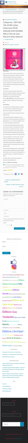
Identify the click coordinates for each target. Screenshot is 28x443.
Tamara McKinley (18, 345)
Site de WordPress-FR (6, 391)
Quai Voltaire (8, 277)
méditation (4, 287)
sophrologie (16, 297)
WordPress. (20, 438)
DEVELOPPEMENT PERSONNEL (11, 9)
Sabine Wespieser (5, 274)
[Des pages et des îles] (2, 2)
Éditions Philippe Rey (13, 280)
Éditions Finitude (13, 274)
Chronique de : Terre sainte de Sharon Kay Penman (12, 354)
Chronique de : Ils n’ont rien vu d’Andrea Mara (11, 352)
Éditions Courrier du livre (13, 321)
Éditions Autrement (13, 324)
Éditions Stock (9, 297)
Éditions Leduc (7, 345)
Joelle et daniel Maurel (6, 363)
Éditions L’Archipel (12, 331)
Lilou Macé (16, 44)
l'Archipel (17, 327)
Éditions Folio (11, 308)
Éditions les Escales (11, 342)
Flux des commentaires (7, 388)
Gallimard (23, 342)
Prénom (4, 241)
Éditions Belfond (10, 335)
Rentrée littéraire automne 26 (8, 356)
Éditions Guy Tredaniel (9, 44)
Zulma (13, 345)
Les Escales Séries (11, 327)
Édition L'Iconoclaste (13, 294)
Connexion (4, 384)
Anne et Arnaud (13, 338)
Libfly (21, 338)
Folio (20, 284)
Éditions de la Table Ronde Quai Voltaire (16, 287)
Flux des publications (6, 386)
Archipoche (19, 308)
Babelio (5, 324)
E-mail (4, 246)
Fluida (16, 438)
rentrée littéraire (7, 290)
